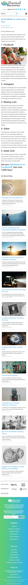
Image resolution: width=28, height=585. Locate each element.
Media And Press (14, 557)
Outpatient (14, 526)
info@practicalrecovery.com (14, 577)
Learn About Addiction (14, 560)
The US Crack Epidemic (10, 375)
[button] (26, 13)
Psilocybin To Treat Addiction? (12, 198)
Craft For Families (14, 536)
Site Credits (21, 581)
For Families (14, 552)
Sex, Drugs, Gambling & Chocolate (14, 562)
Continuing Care (14, 534)
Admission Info (14, 539)
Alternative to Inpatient (14, 529)
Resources (14, 549)
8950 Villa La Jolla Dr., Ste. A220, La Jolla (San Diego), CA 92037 (14, 571)
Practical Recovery (6, 25)
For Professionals (14, 555)
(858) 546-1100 (11, 9)
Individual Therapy (14, 531)
